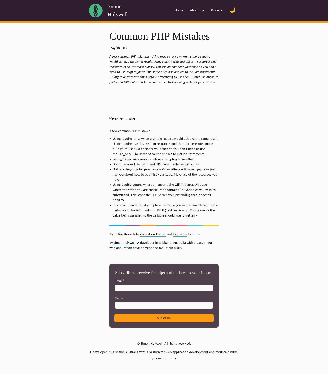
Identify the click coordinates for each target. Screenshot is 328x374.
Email (119, 281)
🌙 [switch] (232, 10)
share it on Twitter (153, 234)
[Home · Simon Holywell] (95, 10)
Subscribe (164, 318)
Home (179, 10)
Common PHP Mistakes (159, 36)
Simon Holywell (152, 344)
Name (119, 298)
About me (197, 10)
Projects (216, 10)
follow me (180, 234)
